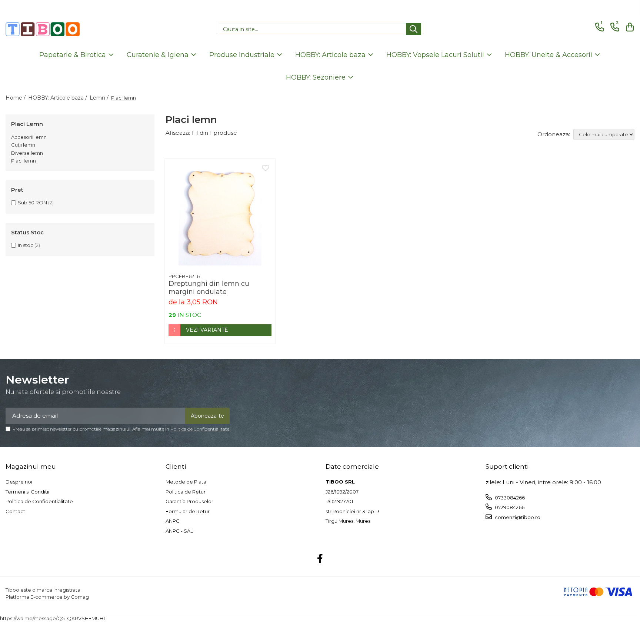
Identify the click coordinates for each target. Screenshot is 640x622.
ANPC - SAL (179, 531)
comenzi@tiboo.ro (517, 517)
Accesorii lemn (29, 137)
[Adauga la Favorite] (265, 168)
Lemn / (100, 97)
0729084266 (509, 507)
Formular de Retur (188, 511)
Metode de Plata (186, 482)
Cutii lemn (23, 145)
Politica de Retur (186, 492)
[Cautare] (413, 29)
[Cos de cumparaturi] (628, 27)
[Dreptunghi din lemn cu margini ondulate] (220, 214)
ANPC (173, 521)
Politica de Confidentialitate (199, 429)
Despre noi (19, 482)
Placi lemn (23, 161)
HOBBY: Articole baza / (58, 97)
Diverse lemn (27, 153)
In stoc (25, 245)
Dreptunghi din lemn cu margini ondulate (209, 288)
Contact (15, 511)
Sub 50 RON (32, 202)
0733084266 (509, 498)
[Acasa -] (43, 29)
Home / (16, 97)
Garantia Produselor (189, 501)
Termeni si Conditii (27, 492)
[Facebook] (320, 559)
